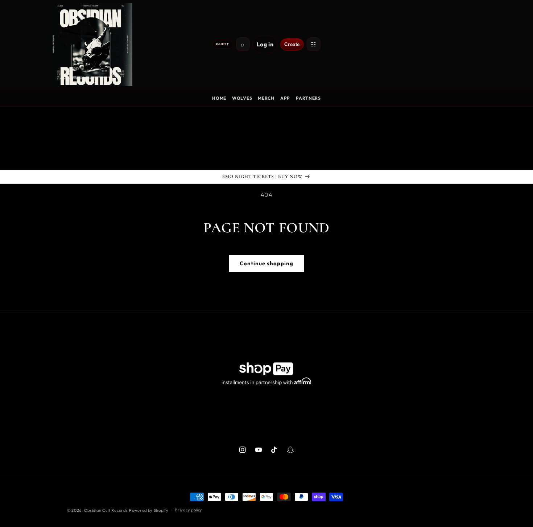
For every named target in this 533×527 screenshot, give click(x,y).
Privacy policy (188, 510)
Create (291, 44)
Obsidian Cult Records (106, 510)
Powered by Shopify (149, 510)
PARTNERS (308, 98)
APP (285, 98)
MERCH (266, 98)
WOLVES (242, 98)
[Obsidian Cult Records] (90, 44)
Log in (265, 44)
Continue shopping (266, 263)
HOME (219, 98)
